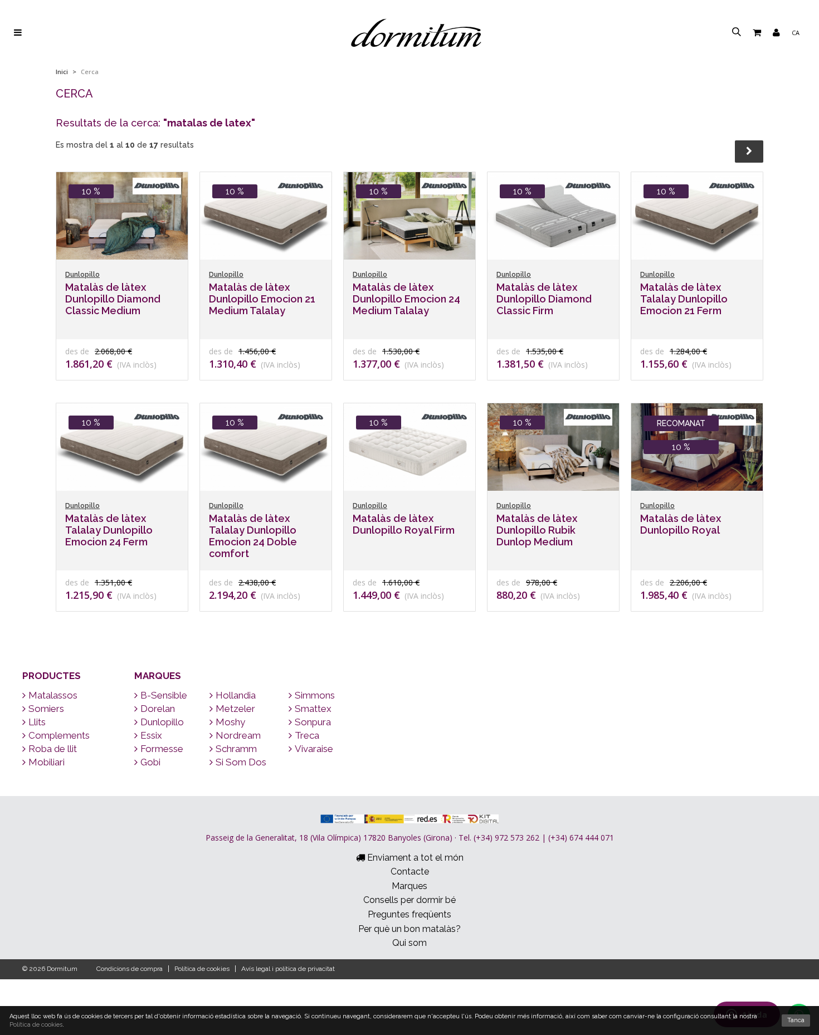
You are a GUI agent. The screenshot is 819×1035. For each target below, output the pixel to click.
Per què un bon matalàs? (409, 929)
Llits (37, 722)
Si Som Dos (241, 762)
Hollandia (236, 695)
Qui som (409, 943)
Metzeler (235, 708)
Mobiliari (46, 762)
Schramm (236, 748)
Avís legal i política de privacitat (288, 969)
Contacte (410, 871)
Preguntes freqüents (409, 914)
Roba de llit (52, 748)
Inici (62, 71)
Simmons (315, 695)
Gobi (150, 762)
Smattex (313, 708)
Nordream (238, 735)
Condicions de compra (129, 969)
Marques (157, 675)
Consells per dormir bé (409, 900)
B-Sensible (163, 695)
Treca (307, 735)
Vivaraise (314, 748)
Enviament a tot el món (414, 857)
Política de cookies (202, 969)
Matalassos (52, 695)
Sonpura (313, 722)
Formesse (161, 748)
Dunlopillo (162, 722)
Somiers (46, 708)
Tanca (796, 1020)
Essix (151, 735)
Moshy (230, 722)
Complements (59, 735)
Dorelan (157, 708)
